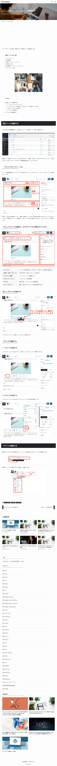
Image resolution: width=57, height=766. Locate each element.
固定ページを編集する (12, 102)
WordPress (18, 13)
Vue (5, 662)
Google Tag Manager (10, 607)
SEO (5, 649)
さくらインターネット (10, 682)
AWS (5, 570)
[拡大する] (42, 457)
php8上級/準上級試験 (14, 561)
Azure (5, 574)
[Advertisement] (28, 33)
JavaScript (7, 616)
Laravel (6, 623)
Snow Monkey (7, 13)
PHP (5, 643)
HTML (6, 610)
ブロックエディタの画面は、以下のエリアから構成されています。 (23, 106)
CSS (5, 580)
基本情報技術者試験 (9, 685)
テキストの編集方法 (11, 112)
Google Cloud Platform (10, 600)
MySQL (6, 633)
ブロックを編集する (13, 110)
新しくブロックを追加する (14, 108)
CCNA (5, 577)
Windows (6, 669)
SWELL (6, 656)
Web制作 (12, 13)
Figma (6, 587)
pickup (22, 561)
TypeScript (7, 659)
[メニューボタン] (55, 1)
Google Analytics (9, 597)
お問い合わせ (31, 761)
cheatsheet (5, 561)
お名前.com (7, 679)
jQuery (6, 620)
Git (5, 590)
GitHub (6, 593)
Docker (6, 583)
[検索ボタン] (52, 1)
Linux (5, 626)
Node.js (6, 639)
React (5, 646)
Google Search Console (10, 603)
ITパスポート (7, 613)
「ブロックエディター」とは (15, 104)
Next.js (6, 636)
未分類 (6, 689)
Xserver (6, 675)
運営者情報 (25, 761)
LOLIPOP (6, 630)
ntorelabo (5, 1)
